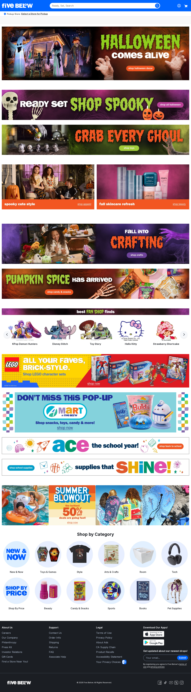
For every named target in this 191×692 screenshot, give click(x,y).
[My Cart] (186, 6)
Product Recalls (105, 651)
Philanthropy (9, 642)
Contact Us (55, 632)
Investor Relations (12, 651)
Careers (6, 632)
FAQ (51, 651)
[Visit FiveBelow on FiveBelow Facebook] (159, 682)
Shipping (54, 642)
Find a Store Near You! (15, 661)
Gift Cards (7, 656)
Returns (53, 647)
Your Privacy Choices (108, 661)
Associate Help (57, 656)
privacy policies (158, 667)
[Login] (179, 6)
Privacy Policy (104, 637)
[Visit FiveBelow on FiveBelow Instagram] (181, 682)
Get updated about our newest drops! (165, 650)
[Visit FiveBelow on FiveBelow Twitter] (176, 683)
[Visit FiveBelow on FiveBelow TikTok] (165, 682)
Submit (182, 657)
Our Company (10, 637)
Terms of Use (104, 632)
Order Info (55, 637)
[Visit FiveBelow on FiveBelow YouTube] (171, 682)
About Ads (102, 642)
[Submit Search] (157, 5)
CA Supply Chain (105, 647)
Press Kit (7, 647)
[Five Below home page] (17, 5)
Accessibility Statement (109, 656)
